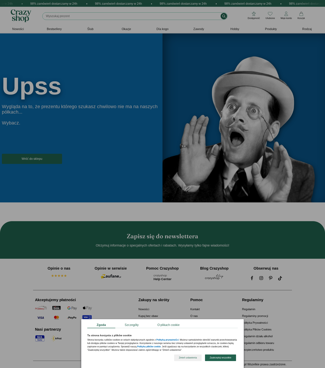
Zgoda (101, 325)
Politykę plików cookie (149, 346)
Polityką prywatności (167, 340)
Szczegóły (132, 325)
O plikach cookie (168, 325)
